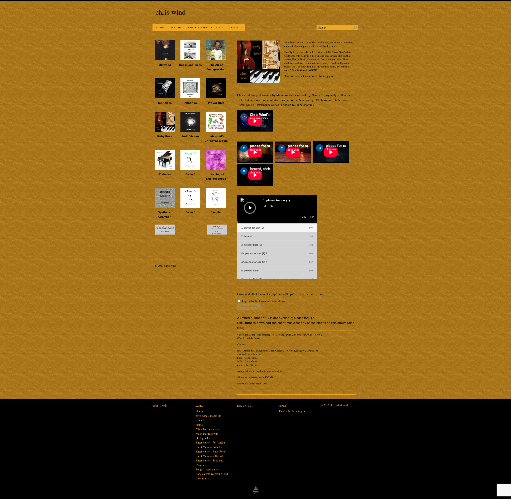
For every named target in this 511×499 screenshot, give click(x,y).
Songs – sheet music (207, 469)
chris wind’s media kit (205, 27)
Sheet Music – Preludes (209, 447)
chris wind (170, 11)
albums (176, 27)
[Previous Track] (265, 206)
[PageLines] (255, 494)
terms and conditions (272, 301)
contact (236, 27)
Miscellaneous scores (207, 429)
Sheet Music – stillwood (209, 456)
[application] (277, 209)
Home (160, 27)
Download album (249, 306)
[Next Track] (272, 206)
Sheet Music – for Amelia (210, 442)
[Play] (250, 208)
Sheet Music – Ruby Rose (210, 451)
